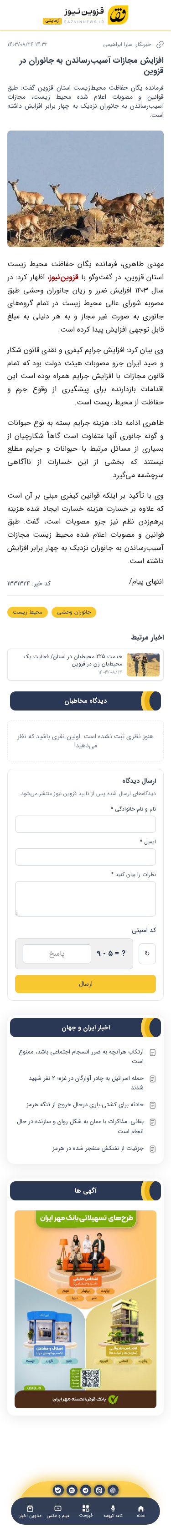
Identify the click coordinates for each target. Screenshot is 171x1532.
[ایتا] (99, 1490)
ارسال (86, 984)
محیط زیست (27, 612)
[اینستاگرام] (72, 1490)
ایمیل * (148, 842)
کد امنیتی (144, 930)
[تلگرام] (85, 1490)
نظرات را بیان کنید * (133, 874)
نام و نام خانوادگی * (133, 809)
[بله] (58, 1490)
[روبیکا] (113, 1490)
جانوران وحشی (74, 612)
